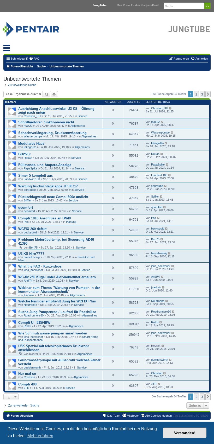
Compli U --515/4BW (34, 323)
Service (82, 116)
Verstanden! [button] (184, 433)
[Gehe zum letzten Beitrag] (170, 108)
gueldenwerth (32, 367)
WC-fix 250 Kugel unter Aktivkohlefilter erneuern (57, 277)
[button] (208, 94)
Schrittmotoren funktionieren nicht (46, 122)
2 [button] (196, 94)
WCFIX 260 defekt (32, 229)
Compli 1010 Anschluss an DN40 (44, 218)
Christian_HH (32, 116)
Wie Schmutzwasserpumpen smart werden (52, 333)
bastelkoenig (32, 257)
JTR (26, 387)
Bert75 (33, 247)
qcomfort (25, 208)
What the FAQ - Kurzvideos (40, 266)
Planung (71, 221)
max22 (28, 125)
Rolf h (27, 326)
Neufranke (30, 304)
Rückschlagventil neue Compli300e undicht (53, 197)
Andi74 (28, 280)
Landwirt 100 (32, 179)
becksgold (30, 232)
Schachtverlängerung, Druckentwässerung (52, 133)
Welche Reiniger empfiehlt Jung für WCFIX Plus (57, 301)
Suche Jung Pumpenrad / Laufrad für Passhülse (57, 312)
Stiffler (28, 200)
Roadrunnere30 (34, 315)
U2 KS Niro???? (31, 254)
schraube (30, 189)
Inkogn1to (30, 147)
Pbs (26, 221)
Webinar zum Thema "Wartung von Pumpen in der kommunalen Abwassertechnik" (59, 290)
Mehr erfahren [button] (40, 436)
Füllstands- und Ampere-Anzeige (44, 165)
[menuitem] (34, 58)
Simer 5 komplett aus (35, 175)
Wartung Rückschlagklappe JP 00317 (48, 186)
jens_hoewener (33, 269)
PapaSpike (30, 168)
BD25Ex (24, 154)
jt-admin (29, 295)
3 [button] (202, 94)
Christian (29, 377)
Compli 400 (27, 384)
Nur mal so (27, 374)
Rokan (28, 157)
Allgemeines (78, 125)
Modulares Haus (31, 143)
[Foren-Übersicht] (37, 28)
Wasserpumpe (33, 136)
